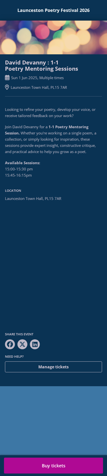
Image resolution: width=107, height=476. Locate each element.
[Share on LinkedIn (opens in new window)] (35, 344)
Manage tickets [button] (53, 367)
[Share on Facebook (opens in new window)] (10, 344)
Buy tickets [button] (53, 466)
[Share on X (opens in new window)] (22, 344)
